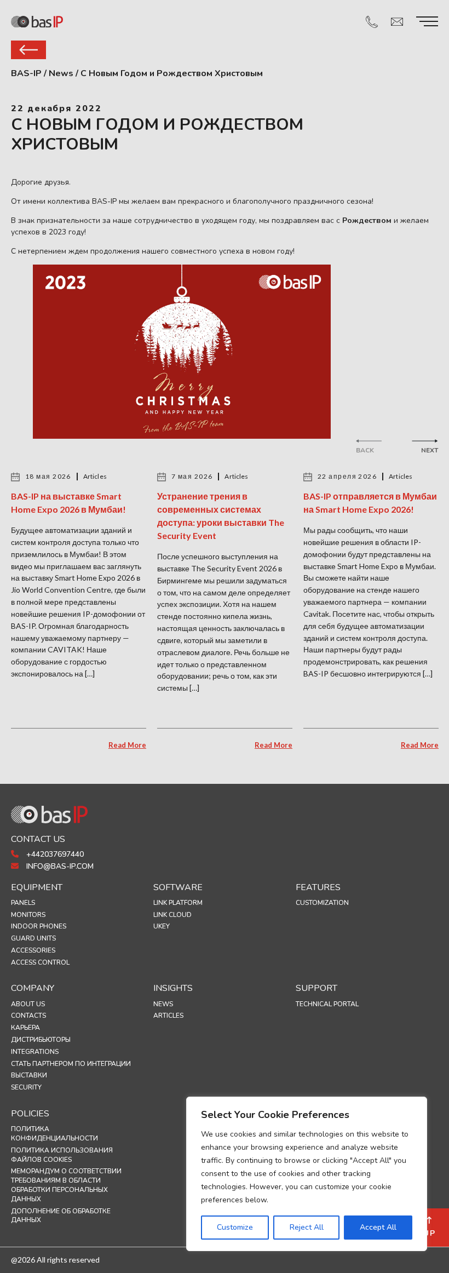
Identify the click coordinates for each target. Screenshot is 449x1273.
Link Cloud (172, 914)
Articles (168, 1015)
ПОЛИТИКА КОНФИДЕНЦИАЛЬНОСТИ (54, 1134)
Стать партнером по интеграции (71, 1063)
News (163, 1004)
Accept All (378, 1227)
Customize (235, 1227)
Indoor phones (38, 926)
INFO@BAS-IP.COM (59, 866)
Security (26, 1087)
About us (28, 1004)
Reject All (307, 1227)
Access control (40, 962)
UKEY (161, 926)
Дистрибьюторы (41, 1039)
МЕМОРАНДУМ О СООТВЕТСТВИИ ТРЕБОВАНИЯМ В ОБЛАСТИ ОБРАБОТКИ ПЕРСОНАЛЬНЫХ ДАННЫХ (66, 1185)
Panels (23, 902)
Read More (127, 745)
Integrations (35, 1051)
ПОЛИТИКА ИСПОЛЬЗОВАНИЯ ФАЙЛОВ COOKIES (62, 1155)
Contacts (28, 1015)
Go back (28, 50)
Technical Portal (327, 1004)
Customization (322, 902)
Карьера (25, 1027)
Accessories (33, 950)
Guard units (33, 938)
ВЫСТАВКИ (29, 1075)
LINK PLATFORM (178, 902)
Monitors (28, 914)
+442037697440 (54, 854)
